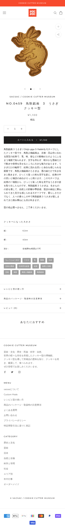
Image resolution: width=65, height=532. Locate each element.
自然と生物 (46, 266)
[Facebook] (5, 372)
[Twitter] (12, 372)
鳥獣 (15, 272)
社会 (6, 468)
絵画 (35, 266)
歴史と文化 (9, 442)
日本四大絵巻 (24, 266)
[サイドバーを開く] (4, 13)
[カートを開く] (60, 12)
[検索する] (55, 12)
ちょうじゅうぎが (12, 260)
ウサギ (26, 260)
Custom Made (11, 394)
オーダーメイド (11, 484)
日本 (50, 260)
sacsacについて (11, 389)
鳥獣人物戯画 (27, 272)
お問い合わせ (10, 415)
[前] (24, 89)
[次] (40, 89)
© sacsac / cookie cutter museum (32, 498)
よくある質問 (10, 410)
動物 (42, 260)
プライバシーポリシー (15, 420)
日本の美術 (9, 266)
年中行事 (8, 479)
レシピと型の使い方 (14, 289)
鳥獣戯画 (40, 272)
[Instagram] (19, 372)
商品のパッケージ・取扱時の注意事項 (23, 298)
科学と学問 (9, 463)
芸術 (7, 272)
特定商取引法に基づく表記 (17, 425)
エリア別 (8, 473)
